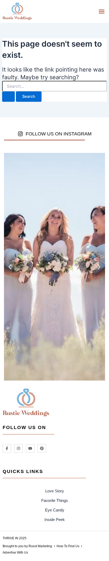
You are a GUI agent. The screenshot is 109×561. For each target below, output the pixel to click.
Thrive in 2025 (14, 538)
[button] (101, 11)
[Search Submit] (8, 96)
